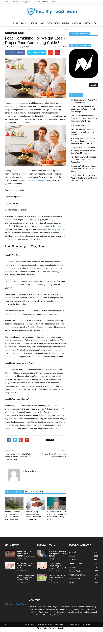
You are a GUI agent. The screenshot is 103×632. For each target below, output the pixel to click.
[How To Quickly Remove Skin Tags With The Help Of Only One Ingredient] (42, 553)
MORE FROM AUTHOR (34, 492)
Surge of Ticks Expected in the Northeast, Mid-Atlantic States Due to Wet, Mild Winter (83, 150)
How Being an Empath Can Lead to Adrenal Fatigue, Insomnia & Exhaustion (83, 159)
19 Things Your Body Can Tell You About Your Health (84, 101)
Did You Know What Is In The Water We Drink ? (54, 455)
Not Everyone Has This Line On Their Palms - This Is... (25, 566)
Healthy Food (74, 578)
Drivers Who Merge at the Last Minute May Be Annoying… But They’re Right (83, 109)
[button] (95, 23)
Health (23, 23)
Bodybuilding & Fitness (71, 23)
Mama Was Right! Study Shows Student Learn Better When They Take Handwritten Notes (84, 118)
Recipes (72, 560)
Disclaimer (53, 2)
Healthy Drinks (75, 571)
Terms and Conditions (40, 2)
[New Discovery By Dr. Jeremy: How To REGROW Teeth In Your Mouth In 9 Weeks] (10, 553)
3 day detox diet (58, 229)
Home (7, 2)
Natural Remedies (76, 563)
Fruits (49, 23)
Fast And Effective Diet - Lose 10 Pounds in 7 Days (57, 577)
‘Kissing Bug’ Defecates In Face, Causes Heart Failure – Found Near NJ (83, 168)
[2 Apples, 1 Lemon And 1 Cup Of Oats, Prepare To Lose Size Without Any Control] (56, 503)
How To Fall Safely (78, 125)
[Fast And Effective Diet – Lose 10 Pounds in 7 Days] (42, 577)
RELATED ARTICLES (14, 492)
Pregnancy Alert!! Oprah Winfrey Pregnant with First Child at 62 (25, 577)
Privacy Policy (25, 2)
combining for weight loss (35, 180)
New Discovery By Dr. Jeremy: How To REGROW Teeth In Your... (25, 554)
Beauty (57, 23)
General (86, 23)
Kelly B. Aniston (13, 47)
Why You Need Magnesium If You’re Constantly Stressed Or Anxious (83, 132)
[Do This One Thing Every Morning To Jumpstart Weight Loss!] (42, 565)
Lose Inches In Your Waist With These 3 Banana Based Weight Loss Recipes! (18, 457)
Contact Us (15, 2)
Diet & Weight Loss (37, 23)
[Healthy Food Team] (51, 12)
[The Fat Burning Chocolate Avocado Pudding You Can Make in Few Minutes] (35, 503)
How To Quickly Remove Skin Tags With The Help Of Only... (57, 554)
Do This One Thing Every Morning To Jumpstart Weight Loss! (57, 566)
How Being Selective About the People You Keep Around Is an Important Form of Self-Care (83, 141)
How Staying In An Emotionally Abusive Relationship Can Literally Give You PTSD (84, 178)
